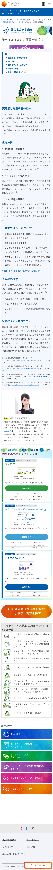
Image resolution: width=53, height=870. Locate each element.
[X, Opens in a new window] (33, 829)
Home (3, 20)
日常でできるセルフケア (17, 64)
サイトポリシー (32, 839)
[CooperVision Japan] (11, 4)
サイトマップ (7, 846)
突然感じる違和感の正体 (17, 57)
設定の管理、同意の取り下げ (13, 854)
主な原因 (11, 61)
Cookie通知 (30, 846)
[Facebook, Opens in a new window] (26, 829)
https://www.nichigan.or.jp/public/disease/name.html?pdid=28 (22, 368)
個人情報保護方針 (9, 839)
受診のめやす (13, 68)
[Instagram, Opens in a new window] (20, 829)
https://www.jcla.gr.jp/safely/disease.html (25, 385)
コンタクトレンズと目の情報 (16, 20)
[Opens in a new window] (26, 611)
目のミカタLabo (32, 20)
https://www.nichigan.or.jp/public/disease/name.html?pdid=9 (22, 360)
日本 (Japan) (44, 4)
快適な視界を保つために (17, 72)
